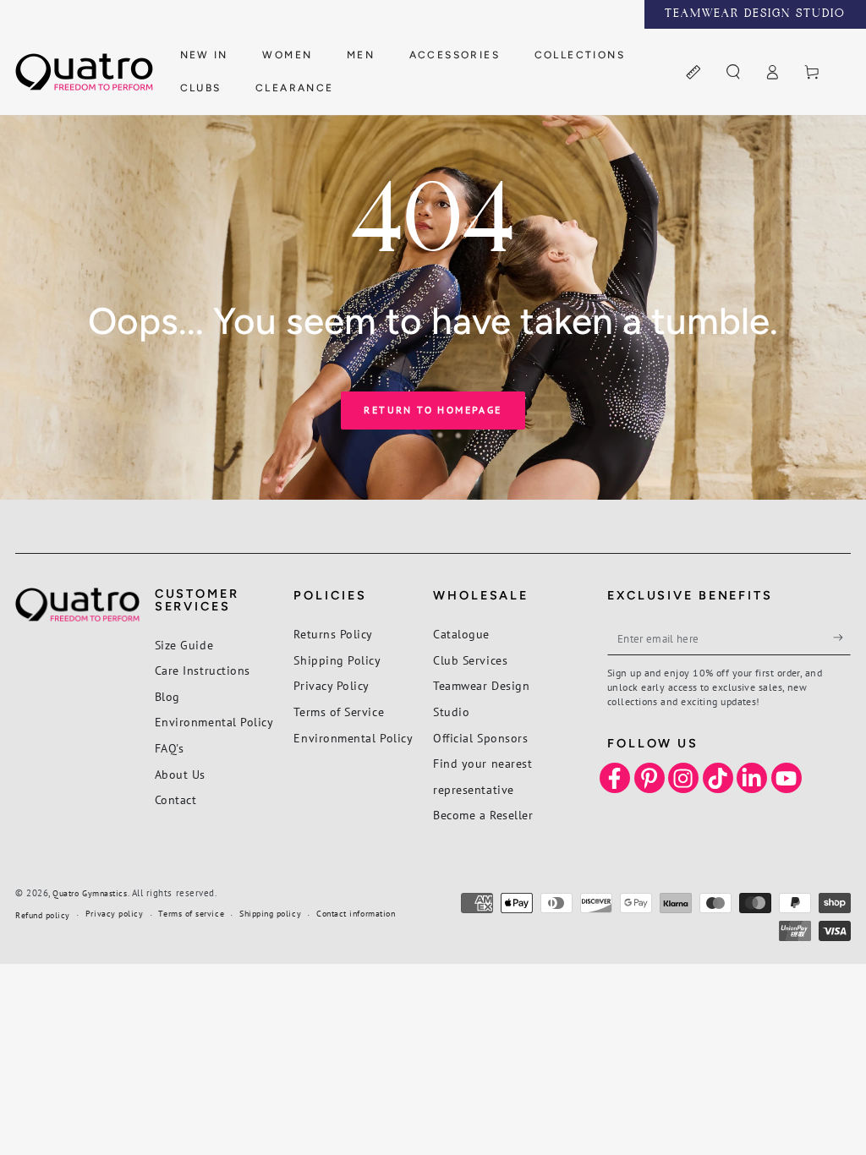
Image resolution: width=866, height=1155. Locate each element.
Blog (167, 696)
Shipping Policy (337, 660)
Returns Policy (333, 634)
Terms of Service (338, 711)
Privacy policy (114, 913)
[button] (733, 73)
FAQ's (169, 748)
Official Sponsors (480, 738)
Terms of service (191, 913)
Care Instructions (202, 670)
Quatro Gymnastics (89, 893)
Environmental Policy (214, 722)
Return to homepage (433, 409)
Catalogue (461, 634)
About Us (180, 774)
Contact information (355, 913)
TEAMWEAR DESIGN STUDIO (755, 14)
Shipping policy (270, 913)
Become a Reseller (483, 815)
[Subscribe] (842, 637)
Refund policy (42, 915)
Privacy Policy (331, 685)
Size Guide (184, 645)
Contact (176, 799)
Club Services (470, 660)
